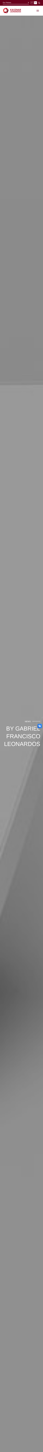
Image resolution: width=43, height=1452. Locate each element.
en (35, 3)
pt (32, 3)
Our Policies (7, 2)
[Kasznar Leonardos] (12, 10)
